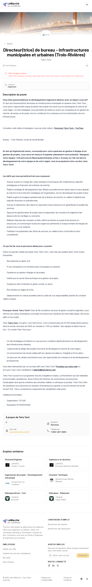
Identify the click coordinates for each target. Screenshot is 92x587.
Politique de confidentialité (46, 579)
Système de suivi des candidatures (17, 553)
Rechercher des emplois (57, 524)
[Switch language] (81, 579)
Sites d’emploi (8, 562)
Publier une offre (9, 549)
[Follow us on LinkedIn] (53, 565)
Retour (10, 44)
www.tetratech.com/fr (19, 432)
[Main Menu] (87, 4)
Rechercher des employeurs (59, 529)
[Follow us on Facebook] (49, 565)
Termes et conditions (67, 579)
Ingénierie (12, 87)
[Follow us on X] (58, 565)
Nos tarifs (6, 558)
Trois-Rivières (10, 66)
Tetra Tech (46, 60)
